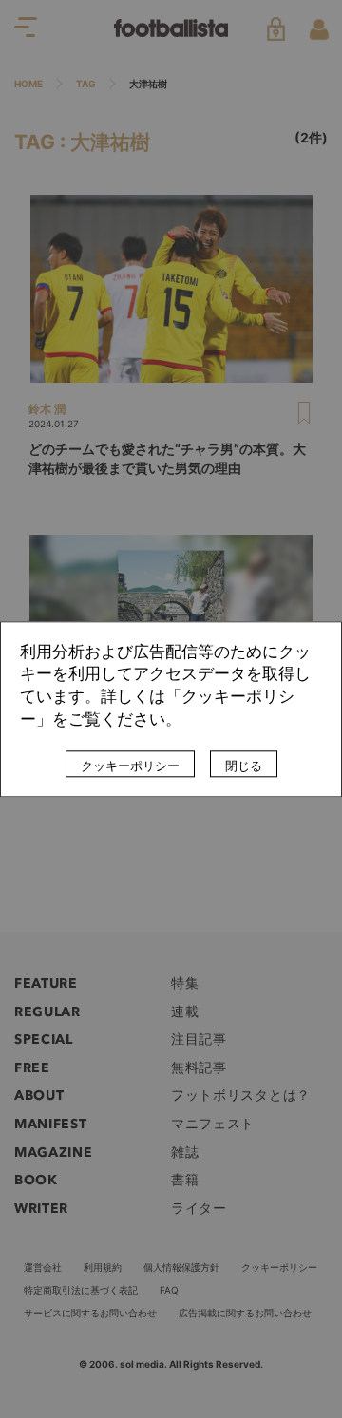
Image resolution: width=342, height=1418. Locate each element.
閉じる (243, 765)
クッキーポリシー (130, 765)
